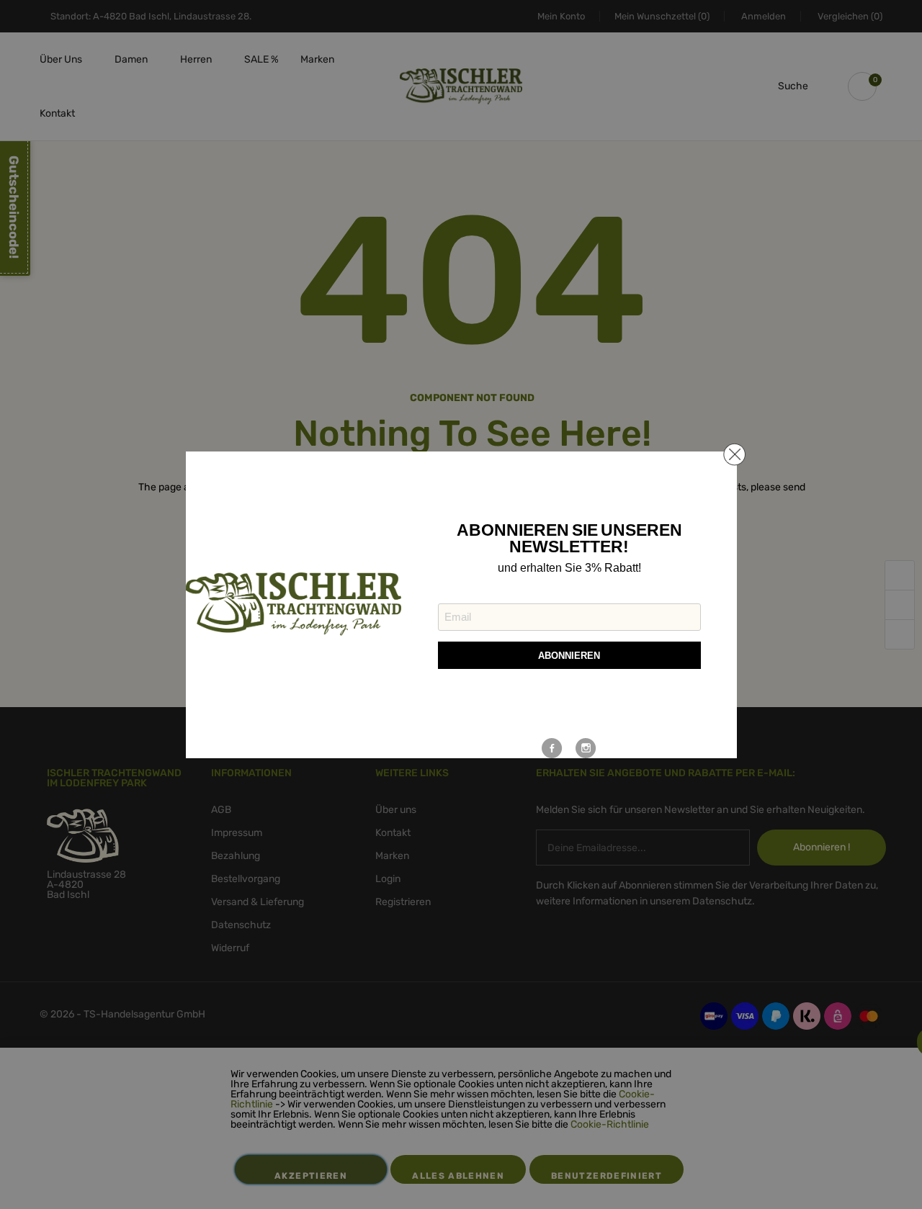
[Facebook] (552, 748)
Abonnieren (569, 655)
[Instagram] (586, 748)
